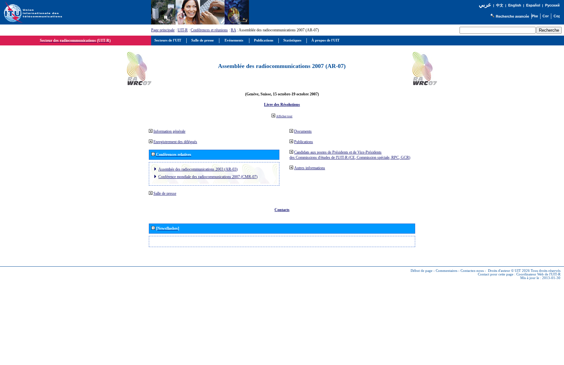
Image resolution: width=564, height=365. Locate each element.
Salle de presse (164, 193)
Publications (303, 142)
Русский (552, 5)
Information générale (169, 131)
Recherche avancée (512, 16)
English (514, 5)
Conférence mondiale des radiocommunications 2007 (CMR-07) (208, 176)
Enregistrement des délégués (175, 142)
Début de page (421, 271)
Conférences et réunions (209, 30)
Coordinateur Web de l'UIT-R (538, 274)
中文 (499, 5)
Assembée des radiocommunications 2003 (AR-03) (198, 169)
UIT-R (183, 30)
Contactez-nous (472, 271)
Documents (303, 131)
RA (233, 30)
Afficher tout (284, 116)
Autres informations (309, 168)
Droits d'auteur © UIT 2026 (509, 271)
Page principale (163, 30)
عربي (485, 5)
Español (533, 5)
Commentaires (446, 271)
